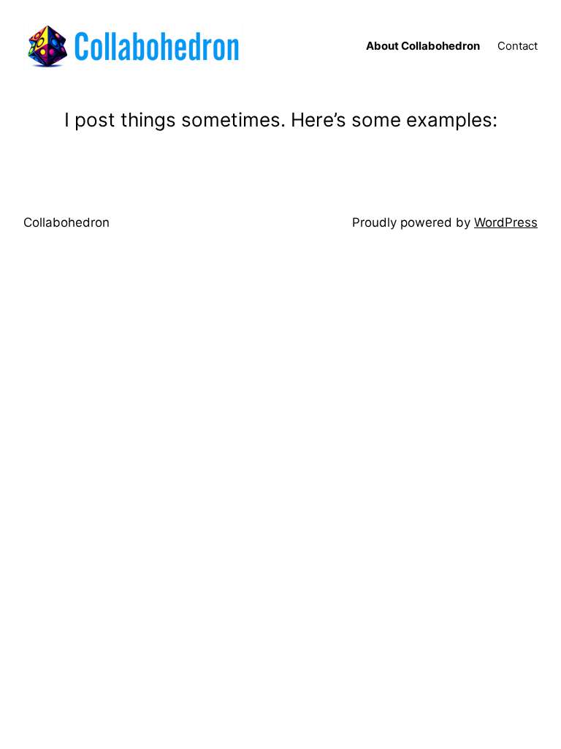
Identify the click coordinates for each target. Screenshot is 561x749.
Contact (517, 46)
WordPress (506, 222)
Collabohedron (66, 222)
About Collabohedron (423, 46)
